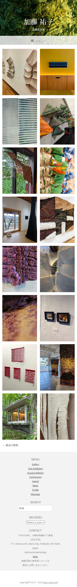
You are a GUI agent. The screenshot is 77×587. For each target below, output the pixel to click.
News (35, 485)
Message (35, 494)
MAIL (35, 556)
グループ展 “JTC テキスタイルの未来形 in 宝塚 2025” (57, 219)
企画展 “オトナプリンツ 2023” (19, 367)
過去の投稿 (10, 445)
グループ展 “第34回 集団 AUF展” (58, 416)
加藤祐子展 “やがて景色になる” (19, 121)
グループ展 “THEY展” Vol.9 (59, 318)
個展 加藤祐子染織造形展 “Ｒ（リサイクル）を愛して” (57, 121)
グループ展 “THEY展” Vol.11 (21, 72)
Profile (35, 489)
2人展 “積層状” (20, 219)
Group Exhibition (35, 472)
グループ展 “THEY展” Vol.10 (59, 170)
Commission (35, 477)
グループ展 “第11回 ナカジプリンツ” (20, 170)
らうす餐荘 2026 (57, 72)
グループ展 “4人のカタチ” (19, 416)
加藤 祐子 (38, 21)
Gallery (35, 464)
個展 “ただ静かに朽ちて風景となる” (57, 367)
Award (35, 481)
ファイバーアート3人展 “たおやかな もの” (19, 269)
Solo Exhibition (35, 468)
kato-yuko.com (50, 582)
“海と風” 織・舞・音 (57, 269)
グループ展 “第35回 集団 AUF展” (21, 318)
